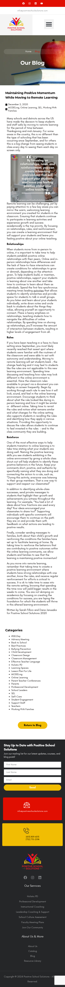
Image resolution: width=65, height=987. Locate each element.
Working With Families (22, 709)
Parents (15, 683)
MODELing (13, 107)
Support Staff (18, 702)
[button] (49, 24)
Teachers (15, 706)
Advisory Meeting (20, 639)
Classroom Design (20, 655)
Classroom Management (24, 658)
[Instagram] (29, 3)
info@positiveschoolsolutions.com (32, 811)
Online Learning (28, 107)
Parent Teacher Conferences (26, 680)
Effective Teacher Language (25, 661)
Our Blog (32, 63)
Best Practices (18, 645)
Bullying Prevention (21, 649)
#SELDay (15, 636)
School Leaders (19, 690)
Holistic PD (16, 664)
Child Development (21, 652)
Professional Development (24, 687)
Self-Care (16, 696)
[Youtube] (42, 3)
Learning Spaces (19, 668)
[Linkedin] (35, 3)
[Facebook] (23, 3)
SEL (40, 107)
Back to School (19, 642)
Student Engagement (22, 699)
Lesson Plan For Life (21, 671)
